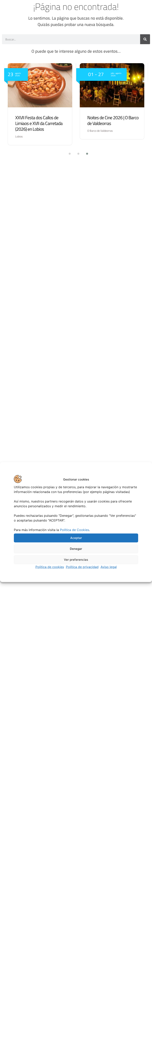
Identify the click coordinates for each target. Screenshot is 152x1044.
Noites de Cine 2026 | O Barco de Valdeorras (113, 120)
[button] (67, 153)
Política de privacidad (82, 567)
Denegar (76, 549)
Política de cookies (49, 567)
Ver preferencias (76, 560)
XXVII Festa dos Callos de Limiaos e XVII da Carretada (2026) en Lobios (39, 123)
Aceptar (76, 538)
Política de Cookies (74, 530)
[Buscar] (145, 39)
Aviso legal (109, 567)
